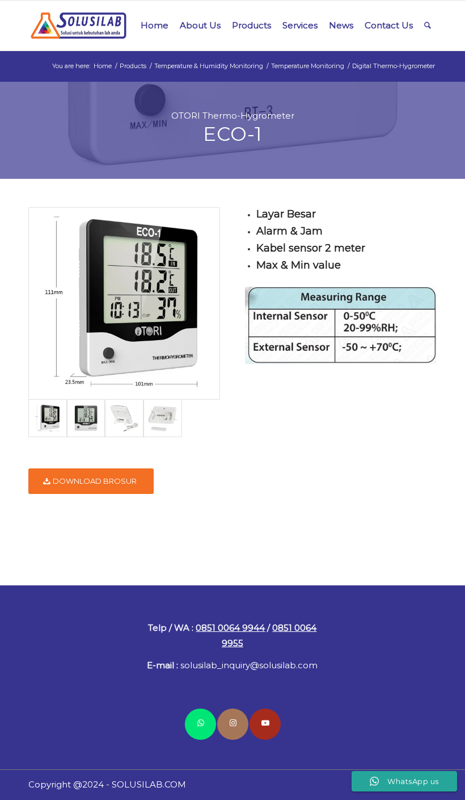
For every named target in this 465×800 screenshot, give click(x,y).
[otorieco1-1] (124, 303)
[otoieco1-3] (124, 418)
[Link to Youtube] (265, 724)
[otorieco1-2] (86, 418)
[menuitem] (154, 26)
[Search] (427, 26)
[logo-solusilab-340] (79, 26)
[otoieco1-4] (162, 418)
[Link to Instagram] (232, 724)
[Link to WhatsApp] (200, 724)
